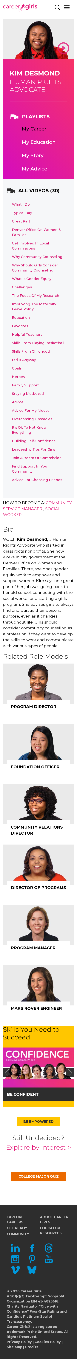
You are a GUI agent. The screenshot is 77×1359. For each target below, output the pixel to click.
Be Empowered (38, 1122)
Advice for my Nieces (30, 411)
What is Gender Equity (31, 279)
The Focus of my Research (35, 296)
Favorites (20, 326)
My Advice (34, 169)
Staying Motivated (28, 394)
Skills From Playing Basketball (38, 343)
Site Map (14, 1347)
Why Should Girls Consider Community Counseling (35, 267)
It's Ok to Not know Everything (29, 430)
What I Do (21, 204)
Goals (16, 368)
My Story (33, 155)
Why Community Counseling (37, 257)
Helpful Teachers (27, 335)
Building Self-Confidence (34, 441)
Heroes (18, 377)
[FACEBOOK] (32, 1252)
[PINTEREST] (32, 1262)
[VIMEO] (15, 1273)
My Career (34, 129)
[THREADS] (48, 1252)
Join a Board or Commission (37, 458)
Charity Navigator (22, 1306)
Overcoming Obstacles (32, 419)
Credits (31, 1347)
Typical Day (22, 213)
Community (18, 1234)
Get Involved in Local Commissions (30, 245)
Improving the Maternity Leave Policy (34, 306)
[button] (6, 1072)
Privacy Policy (19, 1342)
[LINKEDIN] (15, 1252)
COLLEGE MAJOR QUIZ (39, 1176)
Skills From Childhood (31, 351)
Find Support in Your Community (30, 469)
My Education (39, 142)
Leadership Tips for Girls (33, 449)
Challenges (22, 287)
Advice (18, 402)
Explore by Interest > (38, 1147)
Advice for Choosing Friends (37, 480)
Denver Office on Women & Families (36, 232)
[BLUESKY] (32, 1273)
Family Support (25, 385)
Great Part (21, 221)
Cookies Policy (48, 1342)
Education (21, 318)
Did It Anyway (24, 360)
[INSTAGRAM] (15, 1262)
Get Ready (17, 1228)
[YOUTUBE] (48, 1262)
